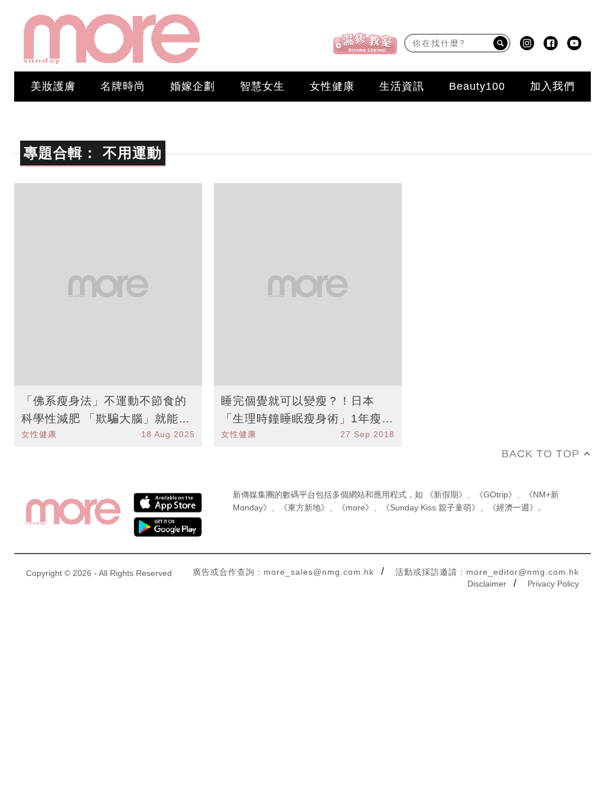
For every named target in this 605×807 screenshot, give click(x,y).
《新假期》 (446, 494)
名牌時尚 (122, 86)
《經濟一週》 (513, 507)
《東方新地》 (304, 507)
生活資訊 (401, 86)
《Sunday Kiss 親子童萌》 (431, 507)
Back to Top (541, 454)
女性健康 (332, 86)
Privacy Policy (553, 583)
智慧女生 (262, 86)
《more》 (355, 507)
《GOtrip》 (495, 494)
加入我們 (552, 86)
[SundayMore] (112, 39)
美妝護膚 (53, 86)
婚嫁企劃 (192, 86)
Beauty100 (477, 86)
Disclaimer (486, 583)
